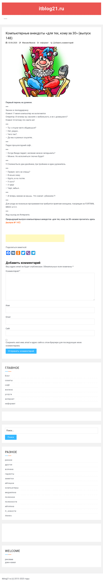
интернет (9, 399)
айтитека (9, 506)
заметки (9, 478)
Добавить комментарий (63, 43)
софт (7, 385)
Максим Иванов (28, 43)
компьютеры (12, 488)
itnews (8, 515)
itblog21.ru (51, 9)
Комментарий (13, 271)
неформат (44, 43)
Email (8, 317)
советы (9, 380)
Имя (8, 305)
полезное (10, 497)
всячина (9, 469)
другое (8, 464)
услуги (8, 394)
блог (7, 376)
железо (9, 389)
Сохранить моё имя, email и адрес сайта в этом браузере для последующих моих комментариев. (44, 344)
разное (8, 460)
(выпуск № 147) (13, 222)
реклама (9, 559)
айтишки (9, 483)
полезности (11, 502)
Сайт (8, 328)
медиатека (10, 492)
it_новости (10, 511)
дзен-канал (10, 562)
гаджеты (9, 474)
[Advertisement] (35, 238)
